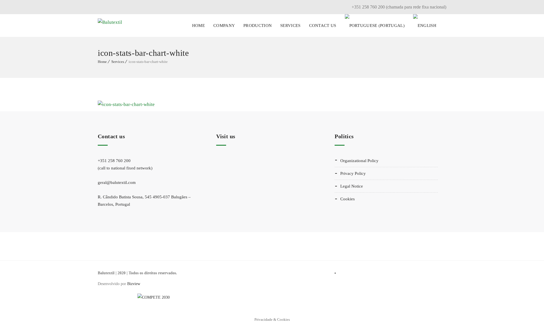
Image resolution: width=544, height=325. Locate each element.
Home (198, 25)
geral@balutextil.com (117, 182)
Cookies (347, 199)
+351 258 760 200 (125, 164)
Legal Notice (351, 186)
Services (290, 25)
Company (224, 25)
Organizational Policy (359, 160)
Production (257, 25)
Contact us (322, 25)
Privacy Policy (353, 173)
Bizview (133, 284)
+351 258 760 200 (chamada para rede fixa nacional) (399, 7)
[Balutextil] (110, 25)
